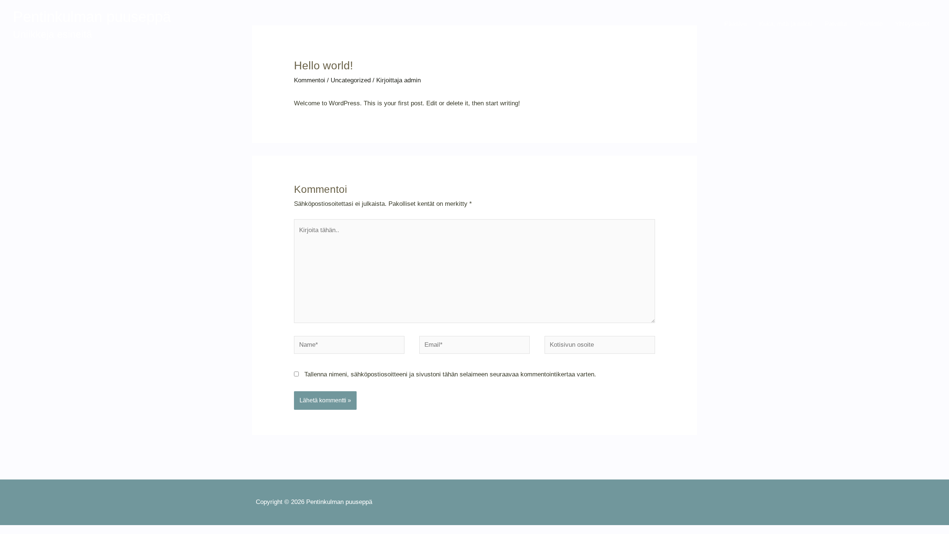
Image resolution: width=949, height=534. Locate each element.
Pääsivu (735, 23)
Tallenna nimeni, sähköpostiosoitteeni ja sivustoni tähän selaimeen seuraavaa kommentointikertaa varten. (450, 374)
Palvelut (836, 23)
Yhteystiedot (912, 23)
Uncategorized (351, 80)
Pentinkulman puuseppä (92, 17)
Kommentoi (309, 80)
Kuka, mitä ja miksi (785, 23)
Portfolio (871, 23)
